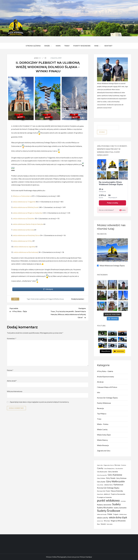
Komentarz (11, 338)
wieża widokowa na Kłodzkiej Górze (26, 235)
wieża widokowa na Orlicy (22, 241)
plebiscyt (43, 299)
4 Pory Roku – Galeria (105, 371)
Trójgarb (50, 299)
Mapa (58, 46)
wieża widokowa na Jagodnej (24, 247)
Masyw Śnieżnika (117, 491)
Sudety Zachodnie (120, 508)
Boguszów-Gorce (109, 465)
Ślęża (98, 524)
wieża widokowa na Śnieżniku (23, 218)
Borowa (117, 465)
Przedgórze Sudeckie (104, 497)
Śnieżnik (103, 524)
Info (15, 299)
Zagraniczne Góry (103, 451)
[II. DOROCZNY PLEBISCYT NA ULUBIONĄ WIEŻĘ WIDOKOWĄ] (102, 306)
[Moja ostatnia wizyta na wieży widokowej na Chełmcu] (102, 285)
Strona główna (33, 46)
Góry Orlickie (101, 478)
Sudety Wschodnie (105, 507)
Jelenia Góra (108, 485)
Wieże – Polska (102, 424)
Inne (96, 46)
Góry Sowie (110, 478)
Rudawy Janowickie (104, 505)
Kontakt (108, 46)
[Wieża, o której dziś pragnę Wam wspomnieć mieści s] (123, 306)
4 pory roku (100, 465)
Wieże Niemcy (102, 440)
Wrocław (107, 521)
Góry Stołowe (121, 478)
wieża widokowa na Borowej (23, 230)
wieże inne (100, 521)
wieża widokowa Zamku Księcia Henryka (28, 224)
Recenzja (100, 408)
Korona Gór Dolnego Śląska (107, 398)
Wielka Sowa (59, 299)
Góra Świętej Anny (109, 468)
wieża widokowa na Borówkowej (26, 252)
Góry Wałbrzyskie (115, 481)
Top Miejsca (101, 414)
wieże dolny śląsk (118, 517)
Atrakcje (100, 382)
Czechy (100, 468)
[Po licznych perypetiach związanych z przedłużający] (123, 285)
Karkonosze (118, 484)
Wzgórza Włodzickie (118, 521)
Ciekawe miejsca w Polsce (107, 387)
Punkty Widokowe (104, 403)
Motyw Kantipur (86, 557)
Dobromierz (35, 299)
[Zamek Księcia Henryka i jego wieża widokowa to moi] (102, 295)
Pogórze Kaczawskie (118, 494)
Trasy (67, 46)
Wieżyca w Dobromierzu (22, 196)
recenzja (123, 501)
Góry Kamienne (115, 475)
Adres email (12, 381)
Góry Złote (100, 485)
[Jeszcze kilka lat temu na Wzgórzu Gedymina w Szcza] (112, 306)
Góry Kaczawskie (102, 475)
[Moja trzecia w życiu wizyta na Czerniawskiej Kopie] (112, 295)
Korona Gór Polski (103, 491)
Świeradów (109, 524)
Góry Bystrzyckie (102, 472)
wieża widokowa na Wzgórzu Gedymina (27, 213)
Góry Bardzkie (119, 468)
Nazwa (10, 370)
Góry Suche (101, 482)
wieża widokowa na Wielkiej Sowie (26, 207)
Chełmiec (123, 465)
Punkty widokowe (81, 46)
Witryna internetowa (14, 391)
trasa (109, 514)
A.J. (40, 58)
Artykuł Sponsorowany (105, 376)
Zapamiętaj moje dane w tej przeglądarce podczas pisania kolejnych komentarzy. (39, 402)
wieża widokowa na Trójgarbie (24, 202)
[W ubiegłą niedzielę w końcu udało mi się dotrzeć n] (123, 295)
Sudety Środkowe (108, 510)
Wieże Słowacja (103, 445)
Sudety (116, 504)
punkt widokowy (108, 500)
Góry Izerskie (113, 472)
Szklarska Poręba (102, 514)
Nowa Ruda (100, 494)
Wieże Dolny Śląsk (104, 435)
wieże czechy (102, 517)
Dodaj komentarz (77, 299)
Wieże (47, 46)
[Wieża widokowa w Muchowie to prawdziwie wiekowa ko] (112, 285)
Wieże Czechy (102, 429)
